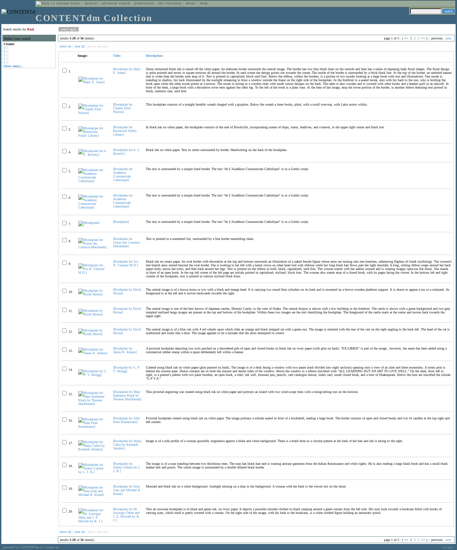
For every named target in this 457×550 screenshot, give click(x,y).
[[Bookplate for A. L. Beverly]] (92, 154)
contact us (52, 547)
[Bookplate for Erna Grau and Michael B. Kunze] (127, 490)
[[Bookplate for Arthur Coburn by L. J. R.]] (92, 472)
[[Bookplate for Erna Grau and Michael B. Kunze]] (92, 495)
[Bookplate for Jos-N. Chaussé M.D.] (126, 263)
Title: (117, 55)
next (448, 38)
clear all (79, 46)
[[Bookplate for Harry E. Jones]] (92, 82)
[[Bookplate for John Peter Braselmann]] (92, 426)
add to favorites (98, 46)
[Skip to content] (53, 3)
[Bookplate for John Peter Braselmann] (126, 420)
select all (65, 46)
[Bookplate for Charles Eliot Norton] (122, 108)
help (204, 3)
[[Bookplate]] (88, 223)
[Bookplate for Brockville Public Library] (125, 130)
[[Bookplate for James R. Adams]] (92, 353)
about (191, 3)
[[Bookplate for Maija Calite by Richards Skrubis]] (92, 449)
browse (91, 3)
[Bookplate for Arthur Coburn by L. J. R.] (127, 467)
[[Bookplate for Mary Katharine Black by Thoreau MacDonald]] (92, 404)
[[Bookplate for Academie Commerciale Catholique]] (92, 181)
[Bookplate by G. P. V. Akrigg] (126, 369)
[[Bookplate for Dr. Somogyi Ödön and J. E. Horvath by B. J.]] (92, 521)
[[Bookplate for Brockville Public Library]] (92, 135)
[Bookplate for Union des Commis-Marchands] (127, 242)
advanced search (116, 3)
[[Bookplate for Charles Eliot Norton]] (92, 113)
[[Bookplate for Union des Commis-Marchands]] (92, 247)
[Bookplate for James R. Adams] (124, 350)
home (75, 3)
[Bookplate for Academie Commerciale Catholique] (122, 174)
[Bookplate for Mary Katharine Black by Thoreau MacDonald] (127, 395)
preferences (144, 3)
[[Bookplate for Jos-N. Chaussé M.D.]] (92, 272)
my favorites (170, 3)
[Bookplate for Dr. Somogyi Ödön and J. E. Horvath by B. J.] (126, 514)
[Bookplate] (121, 222)
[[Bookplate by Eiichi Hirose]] (92, 294)
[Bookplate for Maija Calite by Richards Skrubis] (127, 444)
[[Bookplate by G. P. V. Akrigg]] (92, 375)
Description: (154, 55)
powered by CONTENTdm (23, 547)
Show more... (13, 66)
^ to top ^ (448, 547)
